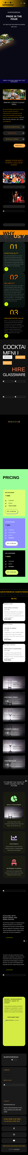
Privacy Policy (7, 1145)
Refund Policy (15, 1145)
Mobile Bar (20, 357)
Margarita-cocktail (11, 607)
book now (18, 145)
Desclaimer (22, 1145)
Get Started (11, 511)
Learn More (9, 937)
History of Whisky (10, 628)
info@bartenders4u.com (9, 1104)
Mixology (7, 363)
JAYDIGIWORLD (16, 1149)
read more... (8, 619)
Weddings (7, 357)
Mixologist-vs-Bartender (12, 648)
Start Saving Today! (13, 1017)
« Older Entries (8, 665)
